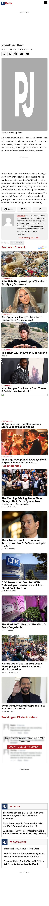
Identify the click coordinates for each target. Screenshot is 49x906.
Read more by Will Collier (29, 237)
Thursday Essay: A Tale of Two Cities (21, 849)
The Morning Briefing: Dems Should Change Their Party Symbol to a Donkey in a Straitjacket (23, 501)
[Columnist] (9, 220)
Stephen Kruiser (8, 507)
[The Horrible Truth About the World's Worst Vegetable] (24, 608)
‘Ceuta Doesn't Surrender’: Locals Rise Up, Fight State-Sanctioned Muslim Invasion (22, 666)
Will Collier (6, 49)
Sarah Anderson (8, 549)
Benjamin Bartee (9, 591)
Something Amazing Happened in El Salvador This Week (23, 707)
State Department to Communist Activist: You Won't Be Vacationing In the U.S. (23, 543)
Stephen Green (8, 630)
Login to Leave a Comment (24, 747)
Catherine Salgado (10, 672)
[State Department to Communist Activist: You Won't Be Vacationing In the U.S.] (24, 524)
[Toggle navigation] (45, 3)
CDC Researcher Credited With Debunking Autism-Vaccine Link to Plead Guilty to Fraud (22, 585)
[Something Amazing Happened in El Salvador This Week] (24, 689)
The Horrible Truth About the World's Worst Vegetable (24, 626)
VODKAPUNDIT (17, 243)
